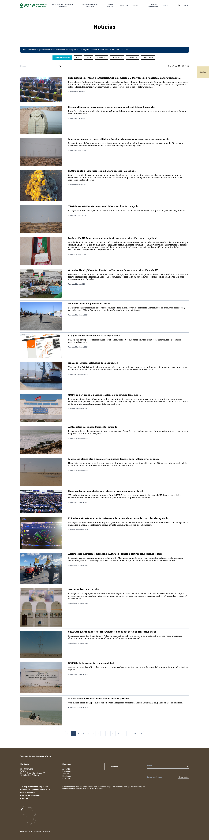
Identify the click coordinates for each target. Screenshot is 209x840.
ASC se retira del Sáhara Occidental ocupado (92, 426)
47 (129, 734)
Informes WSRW (27, 792)
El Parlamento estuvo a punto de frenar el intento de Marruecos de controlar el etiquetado (118, 518)
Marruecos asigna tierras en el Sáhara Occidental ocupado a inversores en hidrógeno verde (118, 139)
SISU (28, 831)
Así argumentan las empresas (34, 787)
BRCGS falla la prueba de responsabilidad (91, 663)
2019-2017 (101, 57)
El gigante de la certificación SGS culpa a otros (94, 335)
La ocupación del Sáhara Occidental (62, 5)
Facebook (66, 776)
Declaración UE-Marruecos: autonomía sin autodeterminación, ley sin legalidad (112, 238)
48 (135, 734)
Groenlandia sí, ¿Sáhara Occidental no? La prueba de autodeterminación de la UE (113, 270)
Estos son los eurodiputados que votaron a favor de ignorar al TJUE (105, 490)
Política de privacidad (30, 795)
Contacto (135, 5)
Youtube (65, 774)
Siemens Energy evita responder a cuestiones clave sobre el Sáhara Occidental (111, 106)
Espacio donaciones (153, 5)
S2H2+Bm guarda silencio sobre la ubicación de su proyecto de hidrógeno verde (112, 631)
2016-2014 (117, 57)
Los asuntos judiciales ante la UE (35, 790)
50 (183, 66)
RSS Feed (24, 798)
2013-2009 (132, 57)
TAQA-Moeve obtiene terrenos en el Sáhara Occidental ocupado (103, 206)
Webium (47, 831)
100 (187, 66)
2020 (88, 57)
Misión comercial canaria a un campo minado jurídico (98, 698)
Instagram (66, 771)
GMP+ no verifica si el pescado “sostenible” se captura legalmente (104, 394)
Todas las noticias (62, 57)
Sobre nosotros (110, 5)
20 (179, 66)
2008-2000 (148, 57)
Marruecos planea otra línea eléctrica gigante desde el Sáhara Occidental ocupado (114, 458)
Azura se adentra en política (84, 589)
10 (118, 734)
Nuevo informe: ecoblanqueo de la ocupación (93, 362)
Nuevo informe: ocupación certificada (89, 303)
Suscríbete (183, 777)
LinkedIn (66, 778)
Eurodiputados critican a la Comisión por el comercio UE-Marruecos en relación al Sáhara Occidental (124, 77)
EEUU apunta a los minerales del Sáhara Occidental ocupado (102, 170)
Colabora (203, 72)
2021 (78, 57)
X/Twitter (66, 769)
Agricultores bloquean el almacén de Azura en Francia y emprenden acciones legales (115, 553)
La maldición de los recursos (90, 5)
